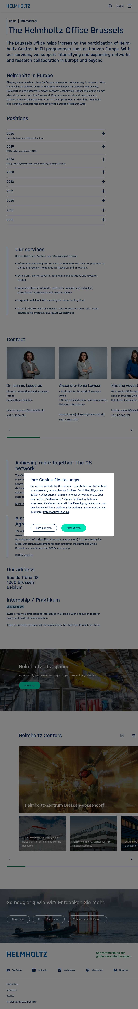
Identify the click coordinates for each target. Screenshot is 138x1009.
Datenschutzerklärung (56, 511)
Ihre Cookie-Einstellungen (56, 479)
